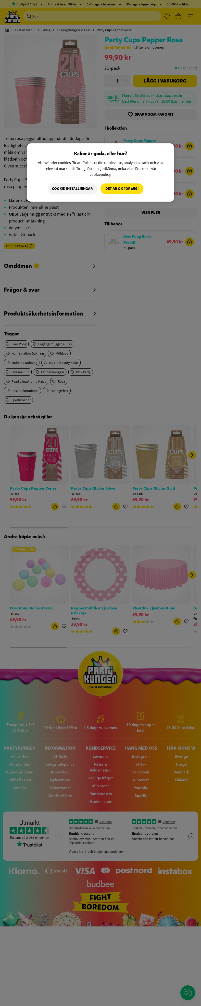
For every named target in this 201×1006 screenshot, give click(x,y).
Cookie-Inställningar (72, 188)
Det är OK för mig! (121, 188)
